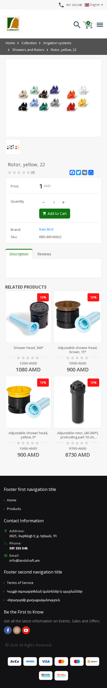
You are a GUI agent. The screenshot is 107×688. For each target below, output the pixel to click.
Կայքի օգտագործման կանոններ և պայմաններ (44, 591)
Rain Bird (46, 229)
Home (10, 43)
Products (14, 508)
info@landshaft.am (24, 560)
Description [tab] (19, 253)
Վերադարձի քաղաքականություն (33, 600)
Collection (29, 43)
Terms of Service (20, 582)
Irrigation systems (57, 43)
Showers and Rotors (28, 49)
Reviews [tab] (44, 253)
